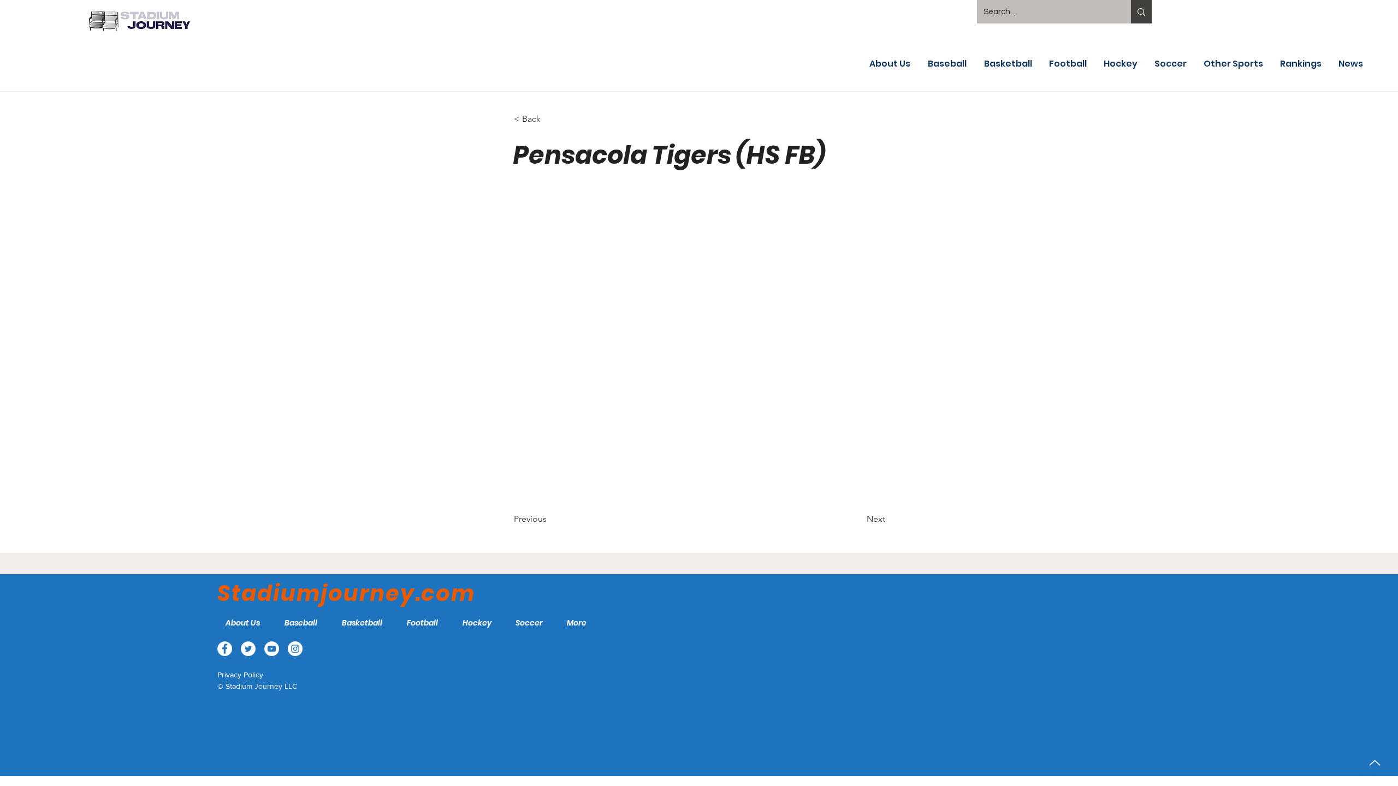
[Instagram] (1375, 393)
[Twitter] (1375, 342)
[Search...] (1141, 11)
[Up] (1375, 763)
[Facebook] (1375, 316)
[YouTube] (1375, 368)
